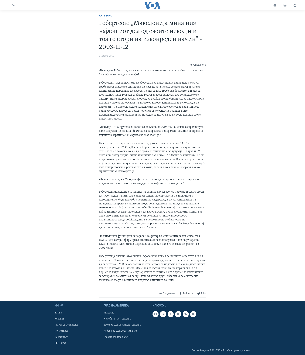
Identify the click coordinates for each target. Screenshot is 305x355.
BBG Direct (60, 343)
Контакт (59, 319)
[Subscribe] (193, 314)
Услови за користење (66, 325)
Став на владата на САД (117, 337)
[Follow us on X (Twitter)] (171, 314)
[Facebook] (295, 5)
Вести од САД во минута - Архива (122, 325)
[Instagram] (285, 5)
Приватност (61, 331)
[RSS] (186, 314)
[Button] (198, 65)
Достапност (61, 337)
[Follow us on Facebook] (155, 314)
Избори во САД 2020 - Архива (120, 331)
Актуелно (105, 15)
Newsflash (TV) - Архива (117, 319)
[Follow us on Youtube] (178, 314)
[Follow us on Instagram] (163, 314)
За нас (58, 313)
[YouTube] (275, 5)
